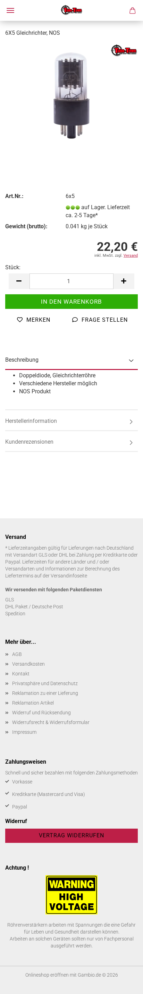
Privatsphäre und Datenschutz (45, 683)
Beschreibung (22, 359)
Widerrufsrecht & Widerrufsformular (51, 722)
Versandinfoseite (69, 575)
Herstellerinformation (31, 421)
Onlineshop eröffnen (47, 975)
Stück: (12, 267)
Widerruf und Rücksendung (41, 712)
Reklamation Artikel (33, 703)
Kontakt (21, 673)
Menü (10, 10)
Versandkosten (28, 664)
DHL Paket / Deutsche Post (34, 606)
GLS (9, 599)
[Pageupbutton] (123, 983)
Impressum (24, 732)
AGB (17, 654)
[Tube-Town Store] (72, 10)
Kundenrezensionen (29, 441)
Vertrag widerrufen (71, 835)
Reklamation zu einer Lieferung (45, 693)
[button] (19, 281)
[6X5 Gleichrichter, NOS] (71, 95)
